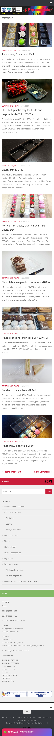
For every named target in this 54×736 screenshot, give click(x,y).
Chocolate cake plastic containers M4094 (26, 282)
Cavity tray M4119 (12, 169)
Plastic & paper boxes (12, 553)
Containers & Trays (10, 106)
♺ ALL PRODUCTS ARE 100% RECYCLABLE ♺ (21, 581)
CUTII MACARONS (9, 666)
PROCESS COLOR (8, 669)
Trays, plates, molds (11, 50)
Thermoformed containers (14, 506)
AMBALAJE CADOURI (10, 660)
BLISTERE (6, 672)
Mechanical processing (15, 570)
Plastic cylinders (10, 547)
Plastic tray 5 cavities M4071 (19, 445)
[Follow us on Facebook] (50, 481)
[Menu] (51, 3)
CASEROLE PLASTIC (9, 675)
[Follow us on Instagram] (46, 481)
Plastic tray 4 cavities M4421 (19, 54)
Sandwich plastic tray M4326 (19, 390)
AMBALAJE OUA (8, 681)
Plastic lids (10, 518)
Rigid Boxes (8, 558)
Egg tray (9, 524)
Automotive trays (11, 535)
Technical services (11, 564)
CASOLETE (6, 678)
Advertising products (14, 576)
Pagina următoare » (42, 471)
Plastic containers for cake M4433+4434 (25, 337)
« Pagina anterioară (11, 471)
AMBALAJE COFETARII (10, 663)
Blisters (7, 541)
